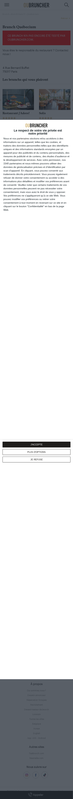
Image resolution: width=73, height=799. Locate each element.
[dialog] (36, 399)
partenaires (23, 138)
